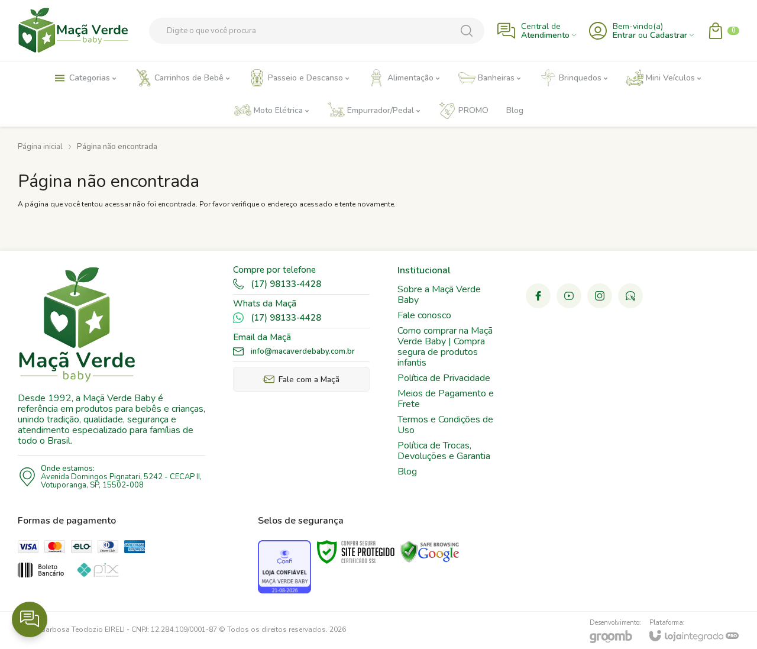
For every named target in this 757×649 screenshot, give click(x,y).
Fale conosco (424, 315)
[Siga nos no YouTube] (569, 295)
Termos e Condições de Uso (445, 425)
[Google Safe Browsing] (430, 551)
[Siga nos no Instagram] (599, 295)
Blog (407, 471)
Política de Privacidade (443, 378)
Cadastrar (668, 35)
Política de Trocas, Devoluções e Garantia (443, 451)
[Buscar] (466, 31)
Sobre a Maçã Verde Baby (439, 294)
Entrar (624, 35)
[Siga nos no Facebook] (538, 295)
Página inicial (40, 146)
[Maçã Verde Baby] (77, 30)
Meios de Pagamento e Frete (445, 399)
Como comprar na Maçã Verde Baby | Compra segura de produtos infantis (445, 346)
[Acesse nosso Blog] (630, 295)
